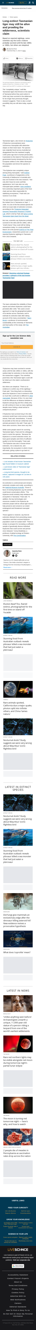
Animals (5, 17)
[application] (18, 289)
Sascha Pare (13, 49)
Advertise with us (18, 1296)
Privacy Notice (22, 353)
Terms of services (21, 352)
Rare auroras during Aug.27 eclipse (22, 8)
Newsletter (30, 58)
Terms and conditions (18, 1285)
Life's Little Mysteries (10, 1211)
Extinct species (14, 17)
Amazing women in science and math (26, 1223)
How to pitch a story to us (18, 1310)
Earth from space (25, 1211)
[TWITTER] (13, 555)
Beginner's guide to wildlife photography (25, 1238)
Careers (18, 1303)
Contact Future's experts (18, 1278)
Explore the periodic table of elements (10, 1227)
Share (7, 58)
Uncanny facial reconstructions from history (25, 1227)
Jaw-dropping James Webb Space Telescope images (10, 1223)
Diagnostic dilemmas (10, 1213)
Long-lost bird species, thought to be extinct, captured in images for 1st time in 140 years (17, 474)
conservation (7, 544)
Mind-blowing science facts (25, 1241)
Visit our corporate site (21, 1260)
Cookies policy (18, 1292)
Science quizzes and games (10, 1237)
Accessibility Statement (18, 1275)
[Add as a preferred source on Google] (18, 1266)
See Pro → (23, 2)
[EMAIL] (16, 555)
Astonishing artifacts (25, 1213)
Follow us (20, 58)
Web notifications (18, 1300)
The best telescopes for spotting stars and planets (10, 1241)
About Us (18, 1282)
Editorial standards (18, 1307)
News (24, 51)
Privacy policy (18, 1289)
